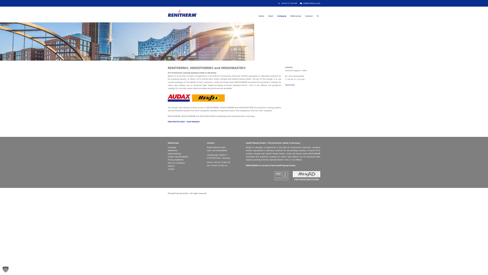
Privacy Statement (176, 159)
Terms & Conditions (176, 163)
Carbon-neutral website (178, 156)
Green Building (174, 153)
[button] (318, 14)
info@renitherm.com (311, 3)
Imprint (171, 166)
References (172, 150)
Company (172, 147)
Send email (290, 85)
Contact (171, 169)
